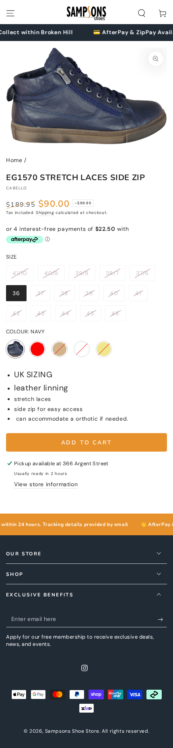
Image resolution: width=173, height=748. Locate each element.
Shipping (45, 212)
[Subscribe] (162, 619)
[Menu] (10, 13)
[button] (141, 13)
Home (14, 160)
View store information (46, 484)
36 (19, 295)
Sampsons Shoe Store (72, 731)
